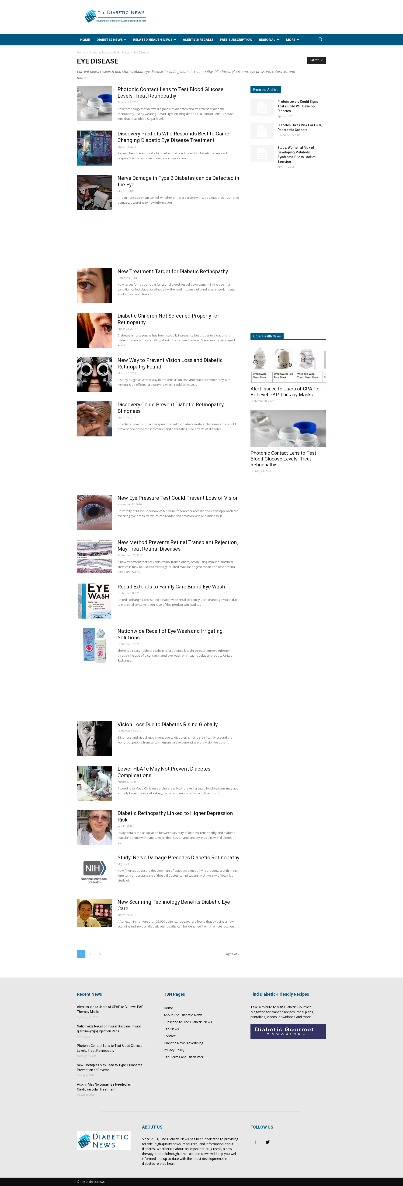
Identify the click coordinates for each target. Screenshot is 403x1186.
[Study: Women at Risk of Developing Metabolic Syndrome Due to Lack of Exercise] (262, 153)
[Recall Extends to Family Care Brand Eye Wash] (94, 601)
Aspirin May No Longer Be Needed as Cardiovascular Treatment (104, 1087)
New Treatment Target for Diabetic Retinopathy (173, 271)
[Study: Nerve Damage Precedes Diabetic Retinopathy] (94, 871)
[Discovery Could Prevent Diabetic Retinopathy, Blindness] (94, 418)
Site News (171, 1029)
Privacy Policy (174, 1050)
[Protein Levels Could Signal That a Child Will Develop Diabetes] (262, 107)
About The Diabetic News (183, 1015)
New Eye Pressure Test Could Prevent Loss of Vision (178, 498)
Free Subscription (236, 39)
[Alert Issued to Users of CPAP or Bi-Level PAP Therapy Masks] (288, 364)
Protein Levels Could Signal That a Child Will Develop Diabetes (299, 106)
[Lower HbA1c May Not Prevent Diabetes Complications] (94, 783)
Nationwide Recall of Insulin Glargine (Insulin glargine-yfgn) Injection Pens (109, 1028)
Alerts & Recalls (198, 39)
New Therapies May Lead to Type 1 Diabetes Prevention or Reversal (109, 1067)
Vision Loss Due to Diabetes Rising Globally (168, 724)
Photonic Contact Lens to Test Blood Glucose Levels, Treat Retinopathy (283, 458)
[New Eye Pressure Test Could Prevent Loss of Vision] (94, 512)
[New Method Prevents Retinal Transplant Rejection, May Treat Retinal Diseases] (94, 556)
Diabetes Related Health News (109, 52)
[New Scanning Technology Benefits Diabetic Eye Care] (94, 913)
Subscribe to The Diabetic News (188, 1022)
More (290, 39)
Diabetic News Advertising (183, 1043)
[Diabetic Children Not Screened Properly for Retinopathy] (94, 330)
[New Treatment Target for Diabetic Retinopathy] (94, 285)
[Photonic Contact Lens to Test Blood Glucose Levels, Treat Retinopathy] (94, 103)
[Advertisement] (241, 17)
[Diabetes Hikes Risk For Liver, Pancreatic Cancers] (262, 131)
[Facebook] (255, 1142)
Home (85, 39)
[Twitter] (267, 1142)
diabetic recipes (283, 1012)
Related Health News (152, 39)
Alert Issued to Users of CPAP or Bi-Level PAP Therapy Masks (285, 391)
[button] (320, 40)
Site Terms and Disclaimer (183, 1057)
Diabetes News (110, 39)
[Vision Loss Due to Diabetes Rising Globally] (94, 738)
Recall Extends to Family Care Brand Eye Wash (171, 587)
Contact (170, 1036)
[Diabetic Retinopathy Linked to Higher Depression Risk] (94, 827)
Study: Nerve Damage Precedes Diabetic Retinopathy (178, 857)
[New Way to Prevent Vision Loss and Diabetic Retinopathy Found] (94, 374)
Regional (267, 39)
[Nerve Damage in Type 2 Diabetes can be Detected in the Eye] (94, 192)
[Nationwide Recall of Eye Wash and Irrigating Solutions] (94, 645)
